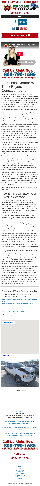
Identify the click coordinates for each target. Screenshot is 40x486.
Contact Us (20, 477)
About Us (20, 466)
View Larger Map (5, 355)
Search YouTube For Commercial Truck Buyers (20, 421)
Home (20, 465)
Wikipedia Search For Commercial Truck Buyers (17, 303)
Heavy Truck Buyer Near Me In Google (20, 435)
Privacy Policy (20, 473)
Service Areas (20, 470)
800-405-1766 (20, 13)
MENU (20, 16)
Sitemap (20, 478)
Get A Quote (20, 472)
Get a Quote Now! (19, 35)
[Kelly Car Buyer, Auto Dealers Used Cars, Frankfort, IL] (20, 22)
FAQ (20, 468)
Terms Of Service (20, 475)
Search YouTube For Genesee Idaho (20, 423)
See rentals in (20, 411)
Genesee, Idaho (14, 313)
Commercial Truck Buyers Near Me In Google (20, 433)
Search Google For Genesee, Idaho (13, 311)
